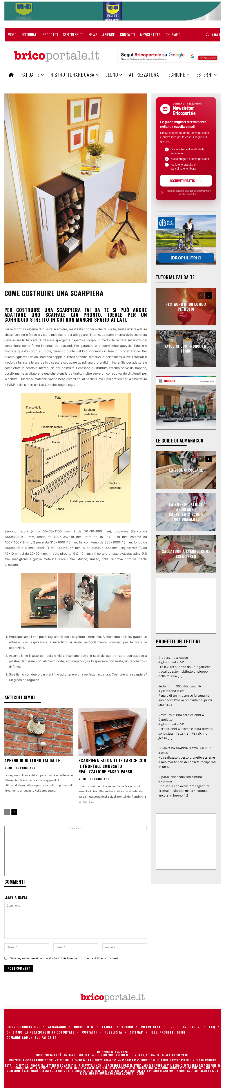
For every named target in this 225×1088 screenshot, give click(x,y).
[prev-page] (7, 812)
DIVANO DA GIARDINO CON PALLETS (185, 748)
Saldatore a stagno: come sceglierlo (186, 554)
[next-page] (14, 812)
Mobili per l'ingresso (19, 768)
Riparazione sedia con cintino (180, 777)
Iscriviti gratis (182, 180)
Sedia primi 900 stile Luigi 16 (179, 686)
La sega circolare (186, 470)
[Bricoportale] (56, 56)
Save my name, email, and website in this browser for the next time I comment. (64, 958)
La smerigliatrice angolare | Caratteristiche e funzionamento (186, 512)
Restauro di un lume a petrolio (186, 306)
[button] (212, 34)
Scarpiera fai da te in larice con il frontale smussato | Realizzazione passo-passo (112, 766)
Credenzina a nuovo (173, 657)
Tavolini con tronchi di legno (186, 348)
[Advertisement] (82, 853)
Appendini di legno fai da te (32, 760)
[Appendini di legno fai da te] (38, 732)
